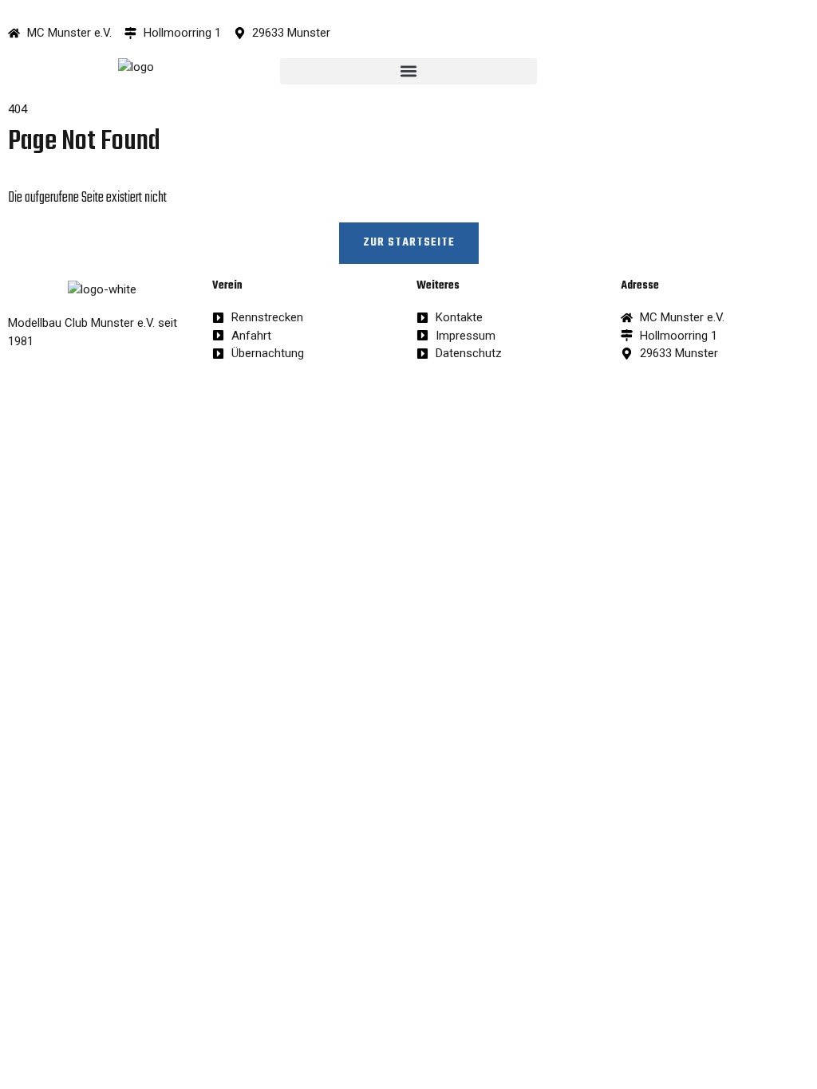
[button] (408, 71)
